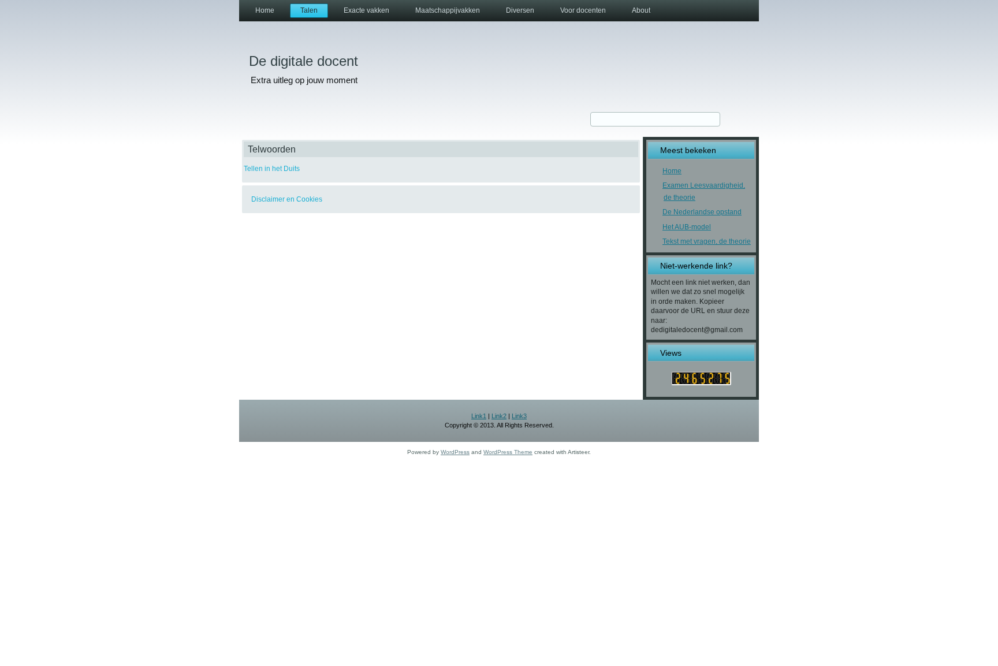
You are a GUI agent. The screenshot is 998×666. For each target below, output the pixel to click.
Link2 (499, 415)
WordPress (455, 452)
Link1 (478, 415)
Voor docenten (583, 10)
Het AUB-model (686, 227)
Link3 (519, 415)
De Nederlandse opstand (702, 212)
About (641, 10)
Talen (309, 10)
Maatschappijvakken (447, 10)
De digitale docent (303, 61)
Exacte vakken (366, 10)
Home (264, 10)
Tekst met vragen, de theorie (706, 241)
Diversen (520, 10)
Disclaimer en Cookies (286, 199)
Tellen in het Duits (272, 169)
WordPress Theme (507, 452)
